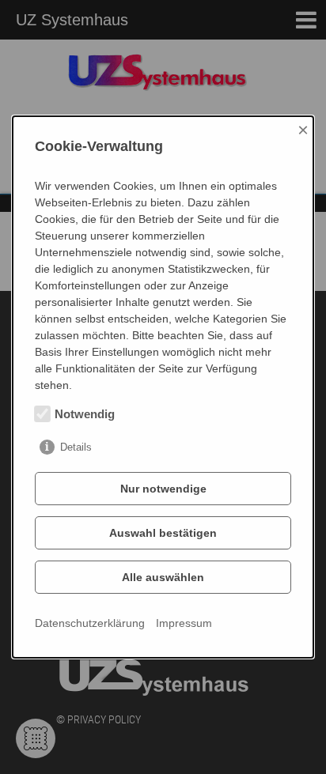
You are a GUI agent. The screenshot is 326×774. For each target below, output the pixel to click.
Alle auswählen (163, 577)
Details (76, 447)
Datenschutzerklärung (90, 623)
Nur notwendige (163, 488)
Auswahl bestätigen (163, 533)
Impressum (184, 623)
